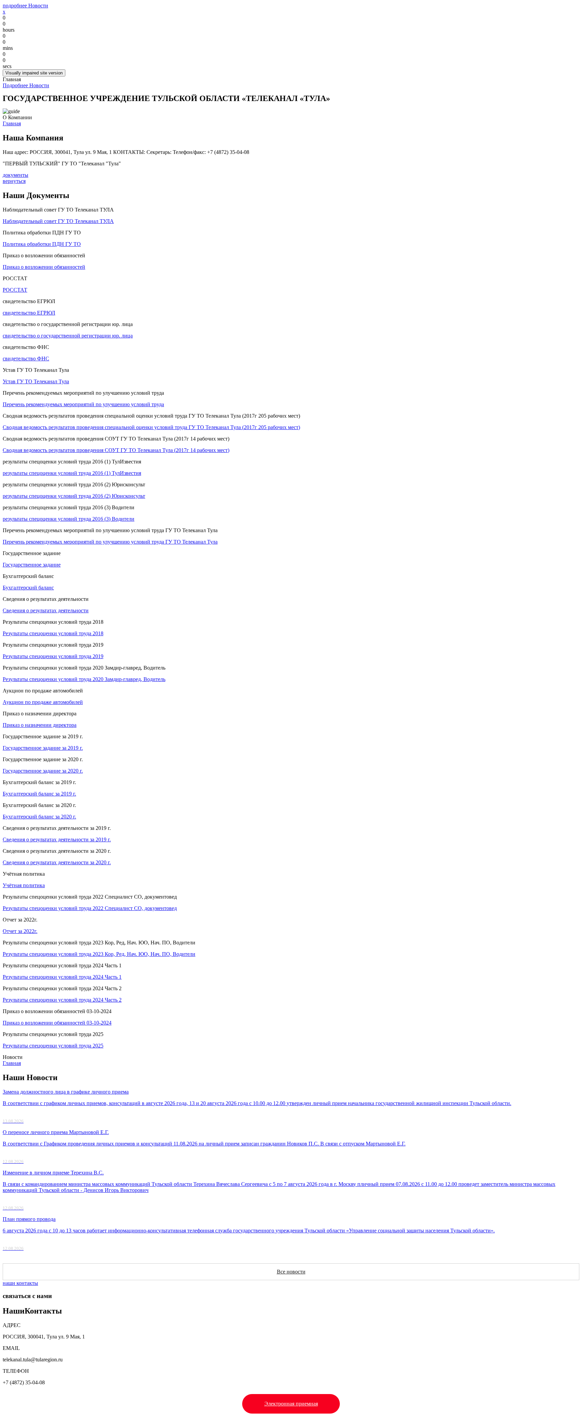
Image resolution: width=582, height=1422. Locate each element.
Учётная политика (24, 885)
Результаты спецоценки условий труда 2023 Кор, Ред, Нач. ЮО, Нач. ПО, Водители (99, 954)
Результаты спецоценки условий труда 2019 (53, 656)
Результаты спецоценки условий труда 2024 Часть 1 (62, 977)
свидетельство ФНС (26, 358)
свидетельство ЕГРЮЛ (29, 313)
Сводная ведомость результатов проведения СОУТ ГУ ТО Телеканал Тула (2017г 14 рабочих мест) (116, 450)
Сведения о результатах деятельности (46, 610)
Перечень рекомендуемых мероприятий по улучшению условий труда (83, 404)
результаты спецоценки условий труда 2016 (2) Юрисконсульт (74, 496)
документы (15, 175)
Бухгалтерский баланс (28, 587)
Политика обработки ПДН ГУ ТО (42, 244)
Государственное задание (32, 565)
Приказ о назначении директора (39, 725)
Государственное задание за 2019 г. (43, 748)
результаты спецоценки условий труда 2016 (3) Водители (68, 519)
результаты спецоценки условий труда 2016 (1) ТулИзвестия (72, 473)
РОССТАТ (15, 290)
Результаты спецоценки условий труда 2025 (53, 1045)
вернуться (14, 181)
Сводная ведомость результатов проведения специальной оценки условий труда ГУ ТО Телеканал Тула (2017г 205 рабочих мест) (151, 427)
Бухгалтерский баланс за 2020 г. (39, 816)
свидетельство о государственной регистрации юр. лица (68, 335)
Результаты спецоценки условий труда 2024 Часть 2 (62, 1000)
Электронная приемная (291, 1404)
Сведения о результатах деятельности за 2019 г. (57, 839)
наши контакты (20, 1283)
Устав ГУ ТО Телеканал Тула (36, 381)
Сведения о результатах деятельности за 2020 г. (57, 862)
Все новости (291, 1271)
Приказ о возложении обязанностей (44, 267)
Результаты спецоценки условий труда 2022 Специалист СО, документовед (90, 908)
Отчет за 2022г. (20, 931)
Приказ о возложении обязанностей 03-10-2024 (57, 1023)
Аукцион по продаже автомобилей (43, 702)
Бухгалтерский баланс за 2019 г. (39, 794)
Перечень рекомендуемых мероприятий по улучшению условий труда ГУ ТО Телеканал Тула (110, 542)
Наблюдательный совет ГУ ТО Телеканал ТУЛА (58, 221)
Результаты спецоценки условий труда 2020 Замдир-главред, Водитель (84, 679)
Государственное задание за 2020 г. (43, 771)
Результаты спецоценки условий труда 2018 (53, 633)
